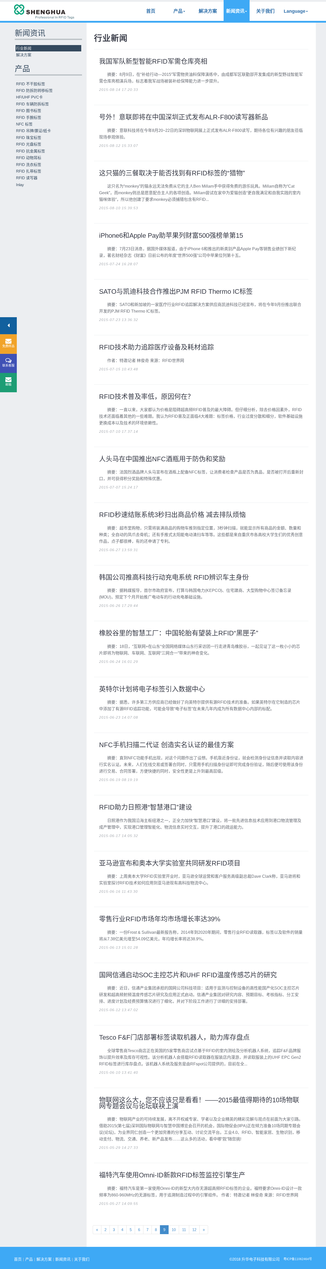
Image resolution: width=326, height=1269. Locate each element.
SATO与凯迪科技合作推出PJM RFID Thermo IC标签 (176, 291)
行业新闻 (23, 48)
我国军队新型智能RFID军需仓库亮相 (153, 61)
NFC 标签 (24, 124)
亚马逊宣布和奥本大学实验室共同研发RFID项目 (169, 863)
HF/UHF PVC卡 (29, 97)
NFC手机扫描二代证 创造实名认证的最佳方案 (166, 745)
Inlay (20, 185)
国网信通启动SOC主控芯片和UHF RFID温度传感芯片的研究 (188, 975)
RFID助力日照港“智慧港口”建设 (145, 807)
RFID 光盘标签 (28, 144)
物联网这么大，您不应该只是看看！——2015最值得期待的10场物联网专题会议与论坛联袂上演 (199, 1103)
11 (184, 1230)
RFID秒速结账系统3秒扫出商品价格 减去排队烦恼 (172, 515)
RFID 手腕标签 (28, 117)
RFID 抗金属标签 (30, 151)
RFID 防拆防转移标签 (34, 90)
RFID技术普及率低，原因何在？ (146, 396)
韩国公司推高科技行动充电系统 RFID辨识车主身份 (174, 577)
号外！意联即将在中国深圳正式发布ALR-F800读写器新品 (183, 117)
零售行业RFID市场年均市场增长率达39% (159, 919)
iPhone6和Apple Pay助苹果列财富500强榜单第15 (171, 235)
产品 (178, 11)
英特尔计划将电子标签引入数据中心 (152, 689)
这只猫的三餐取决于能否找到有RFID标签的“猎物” (172, 173)
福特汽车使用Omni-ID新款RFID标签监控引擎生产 (172, 1175)
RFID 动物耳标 (28, 158)
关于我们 (265, 11)
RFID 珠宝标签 (28, 137)
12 (194, 1230)
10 (174, 1230)
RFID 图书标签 (28, 110)
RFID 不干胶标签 (30, 84)
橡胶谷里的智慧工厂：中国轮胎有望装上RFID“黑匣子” (178, 633)
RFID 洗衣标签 (28, 164)
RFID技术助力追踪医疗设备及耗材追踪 (156, 347)
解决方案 (208, 11)
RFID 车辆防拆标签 (32, 104)
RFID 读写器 (26, 178)
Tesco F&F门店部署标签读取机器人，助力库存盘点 (174, 1037)
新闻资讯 (235, 11)
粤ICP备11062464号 (297, 1259)
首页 (150, 11)
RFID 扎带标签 (28, 171)
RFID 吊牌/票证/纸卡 (33, 131)
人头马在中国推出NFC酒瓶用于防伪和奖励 (162, 459)
